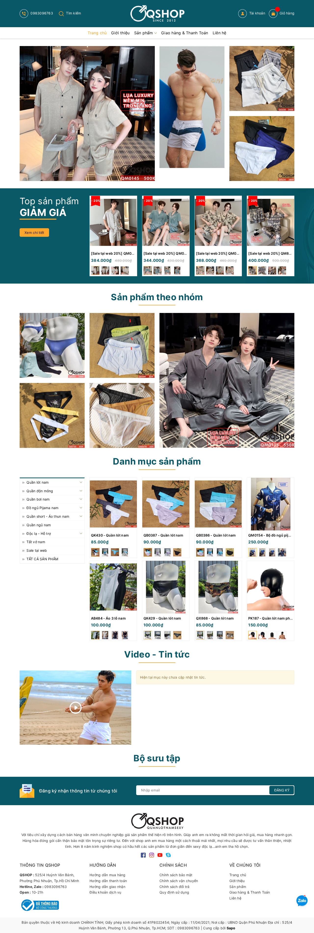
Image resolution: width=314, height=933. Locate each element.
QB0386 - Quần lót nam (216, 535)
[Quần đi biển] (191, 107)
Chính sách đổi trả (174, 887)
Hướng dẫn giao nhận (107, 887)
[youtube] (159, 854)
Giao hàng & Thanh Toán (249, 892)
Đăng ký (281, 790)
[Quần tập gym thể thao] (261, 78)
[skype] (168, 854)
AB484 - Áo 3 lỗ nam (108, 618)
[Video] (75, 707)
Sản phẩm (237, 887)
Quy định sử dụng (174, 892)
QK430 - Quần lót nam (110, 535)
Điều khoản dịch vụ (105, 892)
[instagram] (151, 854)
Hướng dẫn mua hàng (108, 875)
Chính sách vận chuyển (178, 881)
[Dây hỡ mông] (52, 415)
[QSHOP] (157, 820)
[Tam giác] (122, 415)
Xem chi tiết (34, 232)
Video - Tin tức (157, 654)
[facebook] (143, 854)
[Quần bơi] (261, 148)
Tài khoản (256, 13)
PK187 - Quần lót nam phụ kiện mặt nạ (280, 618)
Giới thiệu (237, 881)
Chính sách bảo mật (176, 875)
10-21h (37, 892)
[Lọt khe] (52, 345)
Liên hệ (235, 898)
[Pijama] (226, 380)
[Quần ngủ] (122, 345)
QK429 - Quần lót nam (162, 618)
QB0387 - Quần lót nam (163, 535)
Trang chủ (237, 875)
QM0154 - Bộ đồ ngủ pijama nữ (274, 535)
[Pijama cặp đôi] (87, 113)
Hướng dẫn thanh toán (108, 881)
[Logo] (157, 13)
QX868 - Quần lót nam (215, 618)
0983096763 (41, 13)
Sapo (231, 928)
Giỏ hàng (287, 13)
